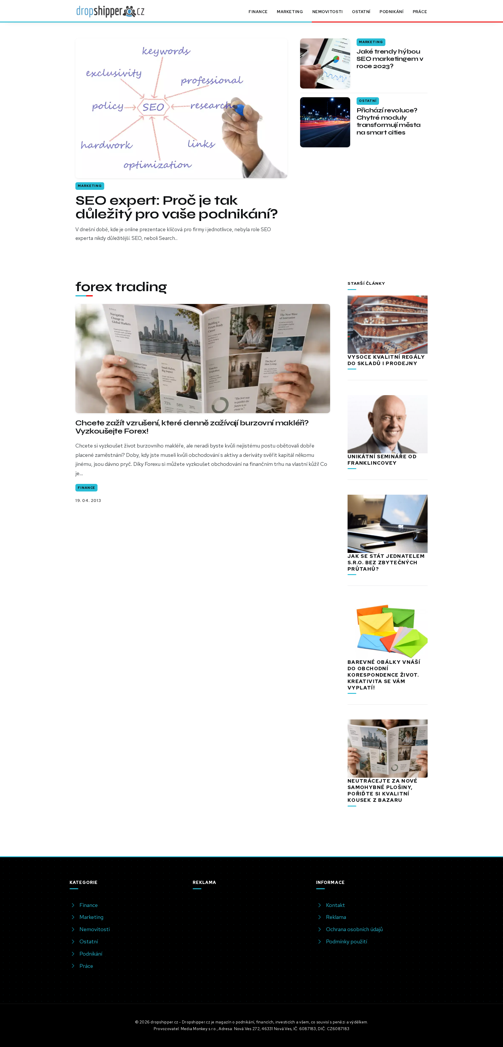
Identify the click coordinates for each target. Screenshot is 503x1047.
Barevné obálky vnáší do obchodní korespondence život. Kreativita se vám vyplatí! (384, 675)
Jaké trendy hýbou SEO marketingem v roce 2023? (390, 59)
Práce (420, 11)
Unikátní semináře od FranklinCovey (382, 459)
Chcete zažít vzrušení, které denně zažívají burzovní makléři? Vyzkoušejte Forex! (192, 427)
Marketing (290, 11)
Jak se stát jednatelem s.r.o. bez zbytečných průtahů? (386, 562)
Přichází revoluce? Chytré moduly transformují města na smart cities (389, 121)
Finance (258, 11)
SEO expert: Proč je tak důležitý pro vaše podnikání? (176, 207)
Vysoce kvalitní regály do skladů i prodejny (386, 360)
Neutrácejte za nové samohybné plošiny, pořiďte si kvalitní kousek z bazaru (383, 790)
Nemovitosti (327, 11)
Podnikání (391, 11)
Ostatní (361, 11)
